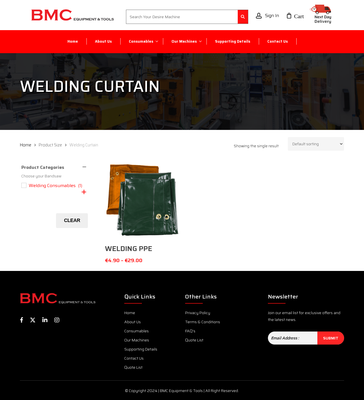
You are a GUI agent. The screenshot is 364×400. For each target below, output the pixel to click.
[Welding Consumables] (23, 185)
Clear (72, 220)
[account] (258, 16)
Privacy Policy (197, 313)
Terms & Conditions (202, 322)
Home (25, 145)
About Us (132, 322)
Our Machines (136, 340)
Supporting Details (140, 349)
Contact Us (134, 358)
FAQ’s (190, 331)
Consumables (136, 331)
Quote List (133, 367)
